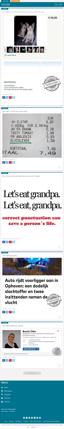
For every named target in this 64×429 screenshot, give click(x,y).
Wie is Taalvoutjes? (35, 421)
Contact (25, 421)
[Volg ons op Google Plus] (32, 418)
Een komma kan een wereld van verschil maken (21, 176)
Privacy (11, 421)
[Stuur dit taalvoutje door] (13, 97)
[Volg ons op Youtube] (40, 418)
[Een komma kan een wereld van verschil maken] (32, 207)
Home (6, 387)
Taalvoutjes (6, 1)
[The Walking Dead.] (32, 282)
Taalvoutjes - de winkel (8, 411)
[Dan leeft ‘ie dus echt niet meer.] (32, 135)
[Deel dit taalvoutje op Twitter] (7, 97)
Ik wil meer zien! (32, 373)
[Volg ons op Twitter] (29, 418)
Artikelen (7, 398)
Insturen (7, 402)
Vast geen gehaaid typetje (12, 326)
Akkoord (33, 427)
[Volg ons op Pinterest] (35, 418)
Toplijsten (7, 394)
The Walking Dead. (9, 256)
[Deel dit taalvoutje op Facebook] (3, 97)
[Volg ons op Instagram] (27, 418)
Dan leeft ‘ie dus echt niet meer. (15, 111)
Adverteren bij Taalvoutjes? (51, 421)
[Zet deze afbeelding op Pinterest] (10, 97)
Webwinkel (15, 1)
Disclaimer (18, 421)
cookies (37, 425)
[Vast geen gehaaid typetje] (32, 342)
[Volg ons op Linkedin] (37, 418)
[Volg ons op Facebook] (24, 418)
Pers (6, 421)
